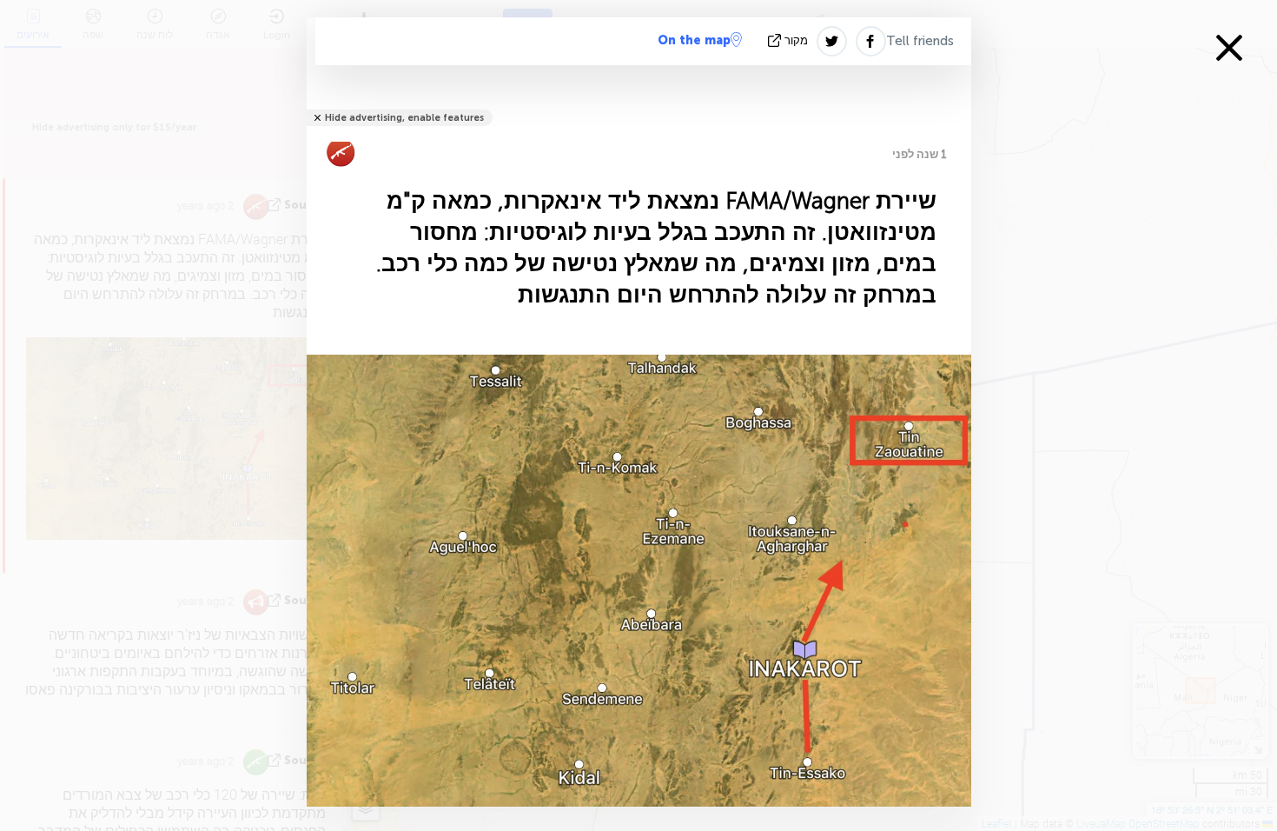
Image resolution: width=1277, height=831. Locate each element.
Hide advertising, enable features (404, 117)
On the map (694, 40)
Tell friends (920, 41)
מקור (796, 40)
